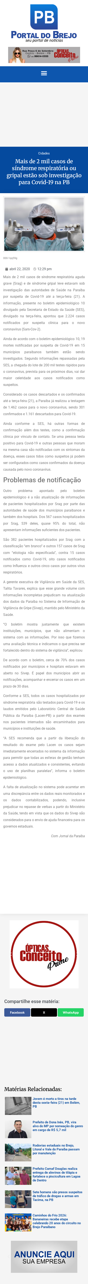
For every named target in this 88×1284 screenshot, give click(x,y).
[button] (44, 73)
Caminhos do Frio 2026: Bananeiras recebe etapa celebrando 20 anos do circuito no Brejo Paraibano (57, 1221)
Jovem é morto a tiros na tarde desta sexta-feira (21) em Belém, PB (56, 1102)
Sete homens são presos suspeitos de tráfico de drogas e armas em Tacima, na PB (57, 1196)
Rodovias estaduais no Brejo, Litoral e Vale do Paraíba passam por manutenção (56, 1149)
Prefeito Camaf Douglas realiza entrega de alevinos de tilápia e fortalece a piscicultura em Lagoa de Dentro (56, 1174)
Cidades (44, 153)
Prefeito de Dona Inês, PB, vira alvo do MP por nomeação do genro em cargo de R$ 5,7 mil (58, 1126)
